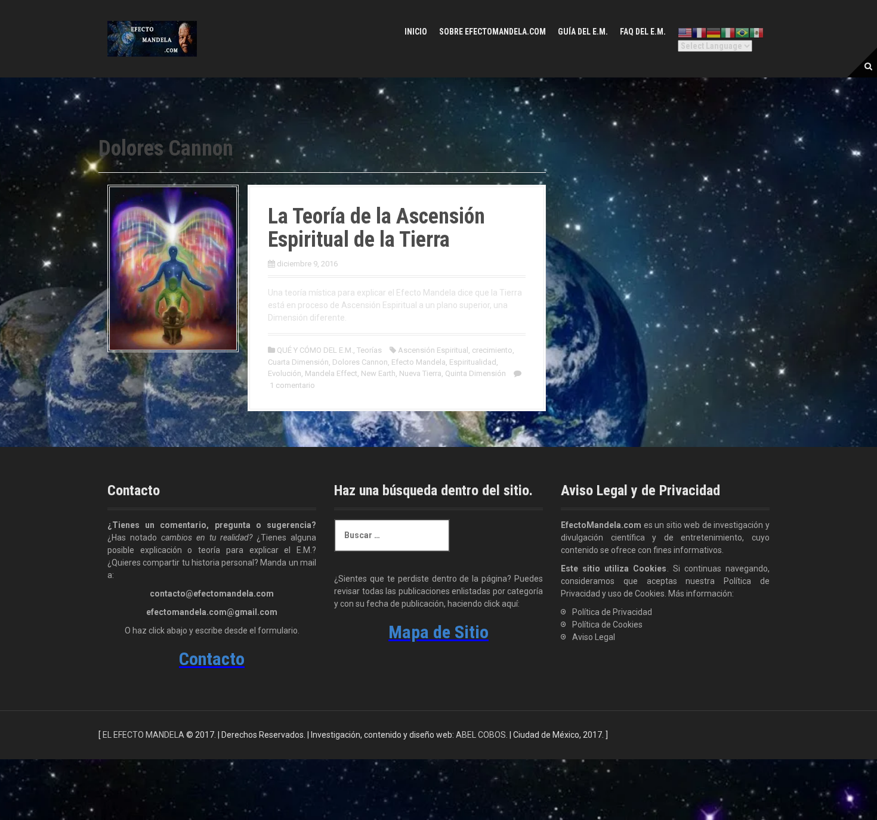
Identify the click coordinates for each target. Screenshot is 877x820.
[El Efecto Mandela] (152, 38)
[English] (685, 33)
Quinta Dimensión (475, 373)
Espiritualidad (472, 362)
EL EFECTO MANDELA (143, 735)
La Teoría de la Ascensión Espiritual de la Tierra (376, 228)
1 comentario (292, 385)
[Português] (742, 33)
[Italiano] (728, 33)
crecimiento (492, 350)
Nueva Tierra (420, 373)
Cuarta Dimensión (298, 362)
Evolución (284, 373)
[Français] (699, 33)
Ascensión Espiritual (433, 350)
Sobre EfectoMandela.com (492, 31)
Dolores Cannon (360, 362)
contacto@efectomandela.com (212, 593)
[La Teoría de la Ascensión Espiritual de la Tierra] (173, 267)
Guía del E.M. (583, 31)
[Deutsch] (713, 33)
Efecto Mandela (418, 362)
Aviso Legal (593, 637)
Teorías (369, 350)
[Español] (756, 33)
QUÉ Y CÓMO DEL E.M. (315, 350)
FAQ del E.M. (643, 31)
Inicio (415, 31)
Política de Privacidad (612, 612)
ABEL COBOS (481, 735)
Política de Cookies (607, 624)
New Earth (378, 373)
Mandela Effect (331, 373)
